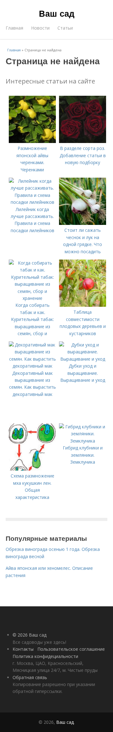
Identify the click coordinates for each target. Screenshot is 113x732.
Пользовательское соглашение (71, 649)
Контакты (23, 649)
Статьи (65, 28)
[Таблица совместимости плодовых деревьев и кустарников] (82, 305)
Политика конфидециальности (45, 656)
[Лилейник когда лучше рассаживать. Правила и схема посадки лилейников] (32, 202)
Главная (14, 28)
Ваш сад (56, 13)
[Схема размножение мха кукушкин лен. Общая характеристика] (32, 469)
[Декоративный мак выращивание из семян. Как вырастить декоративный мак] (32, 366)
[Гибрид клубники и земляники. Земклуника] (82, 441)
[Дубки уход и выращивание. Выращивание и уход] (82, 359)
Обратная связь (30, 677)
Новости (40, 28)
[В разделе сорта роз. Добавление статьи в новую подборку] (82, 141)
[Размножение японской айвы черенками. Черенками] (32, 141)
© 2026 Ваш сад (29, 635)
